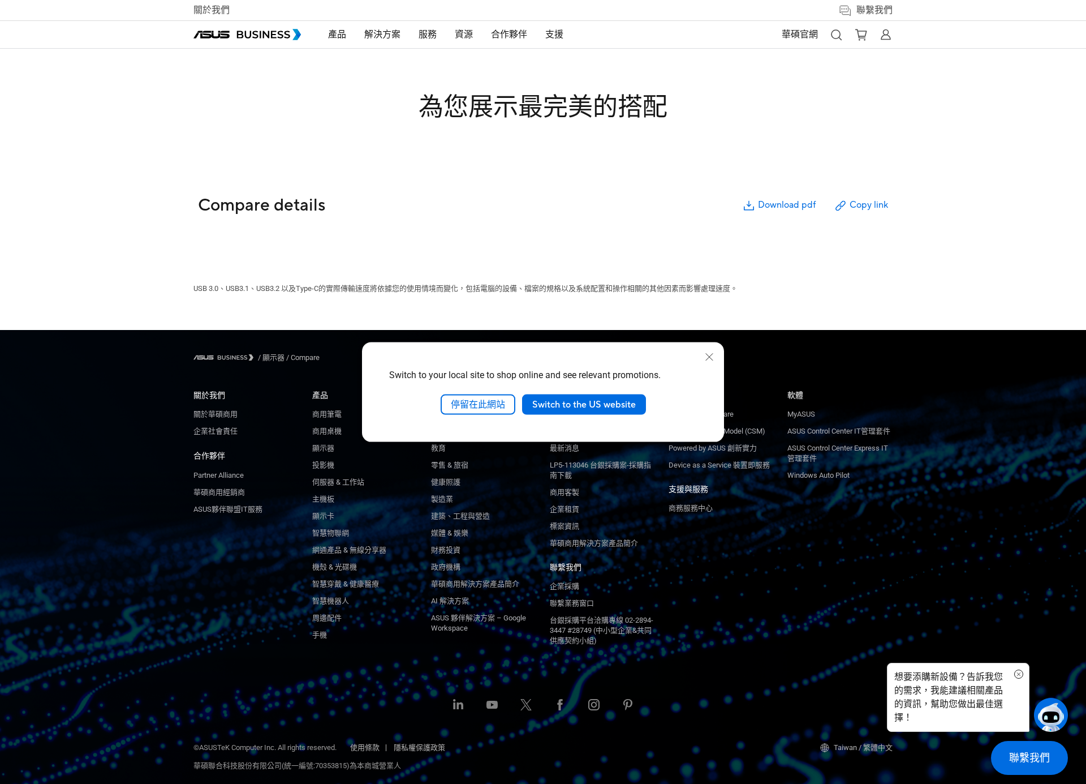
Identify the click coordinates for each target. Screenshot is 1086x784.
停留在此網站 (478, 404)
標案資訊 (564, 526)
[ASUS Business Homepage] (247, 34)
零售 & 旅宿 (449, 465)
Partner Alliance (218, 475)
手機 (319, 635)
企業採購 (564, 586)
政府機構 (445, 567)
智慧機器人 (330, 601)
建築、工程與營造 (460, 516)
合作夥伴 (209, 455)
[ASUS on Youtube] (492, 706)
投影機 (323, 465)
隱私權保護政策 (419, 747)
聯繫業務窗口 (572, 603)
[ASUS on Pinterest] (628, 706)
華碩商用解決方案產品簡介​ (475, 584)
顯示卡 (323, 516)
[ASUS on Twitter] (526, 706)
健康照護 (445, 482)
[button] (836, 34)
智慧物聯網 (330, 533)
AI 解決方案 (450, 601)
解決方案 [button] (382, 34)
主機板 (323, 499)
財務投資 (445, 550)
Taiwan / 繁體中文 (863, 747)
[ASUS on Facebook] (560, 706)
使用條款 (365, 747)
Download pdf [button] (787, 205)
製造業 (442, 499)
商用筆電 (327, 414)
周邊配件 (327, 618)
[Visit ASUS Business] (225, 357)
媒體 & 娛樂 (449, 533)
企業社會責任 (215, 431)
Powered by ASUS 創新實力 (713, 448)
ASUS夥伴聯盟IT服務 (227, 509)
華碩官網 (800, 34)
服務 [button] (428, 34)
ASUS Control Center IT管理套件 (838, 431)
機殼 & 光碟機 (334, 567)
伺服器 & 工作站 (338, 482)
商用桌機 (327, 431)
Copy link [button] (869, 205)
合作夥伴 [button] (509, 34)
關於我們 (211, 10)
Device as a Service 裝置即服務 (719, 465)
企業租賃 (564, 509)
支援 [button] (554, 34)
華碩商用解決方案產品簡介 (594, 543)
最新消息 (564, 448)
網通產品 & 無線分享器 (349, 550)
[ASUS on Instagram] (594, 706)
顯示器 (323, 448)
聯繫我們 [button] (874, 10)
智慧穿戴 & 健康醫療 (345, 584)
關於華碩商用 (215, 414)
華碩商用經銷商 (219, 492)
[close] (709, 356)
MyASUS (801, 414)
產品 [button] (337, 34)
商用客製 (564, 492)
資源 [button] (464, 34)
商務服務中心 (691, 508)
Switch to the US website (584, 404)
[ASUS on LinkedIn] (458, 706)
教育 (438, 448)
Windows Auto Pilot (818, 475)
